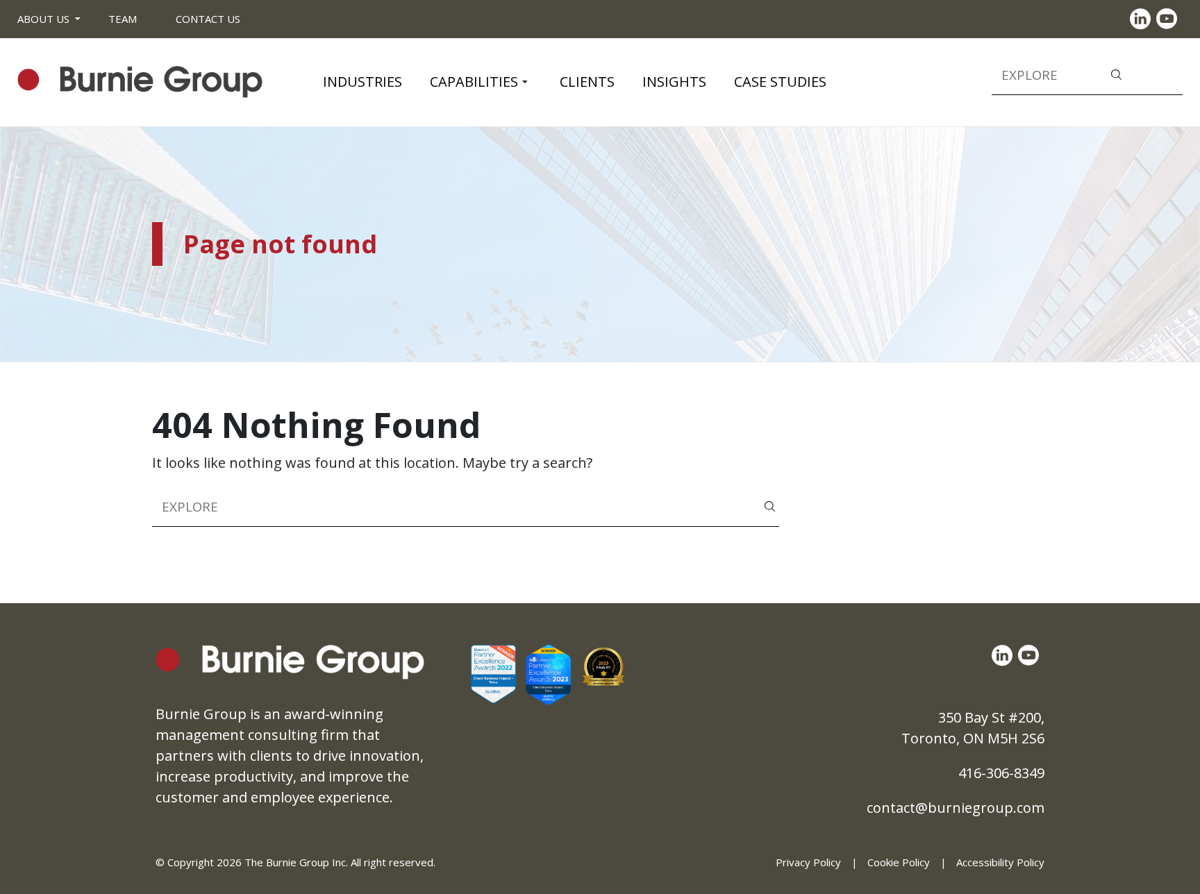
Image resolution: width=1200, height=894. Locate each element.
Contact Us (208, 19)
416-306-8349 (1001, 773)
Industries (362, 81)
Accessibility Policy (1000, 862)
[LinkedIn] (1143, 18)
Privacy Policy (808, 862)
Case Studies (780, 81)
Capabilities (474, 81)
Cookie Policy (898, 862)
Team (122, 19)
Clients (587, 81)
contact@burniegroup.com (955, 807)
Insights (674, 81)
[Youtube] (1169, 18)
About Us (43, 19)
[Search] (1116, 73)
